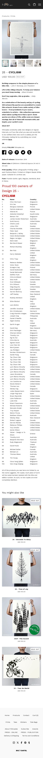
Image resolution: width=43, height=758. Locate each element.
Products (5, 16)
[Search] (29, 4)
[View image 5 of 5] (37, 63)
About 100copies (11, 729)
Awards (35, 729)
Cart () (35, 715)
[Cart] (34, 4)
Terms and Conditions (30, 736)
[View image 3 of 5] (21, 63)
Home (7, 715)
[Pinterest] (25, 742)
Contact (26, 715)
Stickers (23, 722)
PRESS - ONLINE (11, 732)
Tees (15, 722)
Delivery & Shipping (11, 736)
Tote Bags (33, 722)
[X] (17, 742)
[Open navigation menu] (40, 4)
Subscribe (25, 729)
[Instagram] (13, 742)
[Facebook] (21, 742)
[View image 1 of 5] (5, 63)
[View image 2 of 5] (13, 63)
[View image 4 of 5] (29, 63)
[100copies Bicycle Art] (7, 4)
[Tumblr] (29, 742)
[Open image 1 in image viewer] (21, 39)
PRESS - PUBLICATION (29, 732)
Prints (13, 16)
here (10, 139)
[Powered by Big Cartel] (21, 750)
